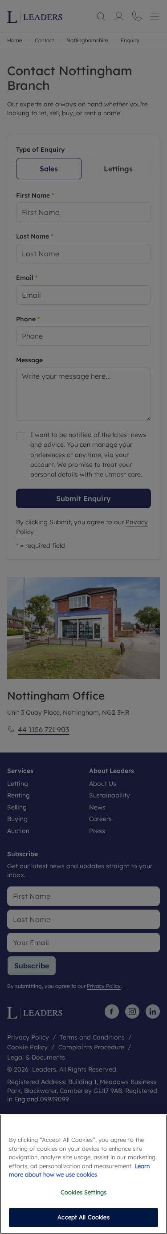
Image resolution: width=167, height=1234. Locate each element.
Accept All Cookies (83, 1217)
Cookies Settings (83, 1192)
